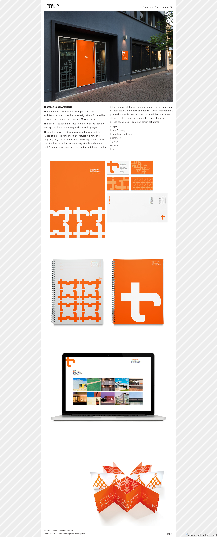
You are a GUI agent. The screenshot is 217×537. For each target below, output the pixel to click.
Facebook (168, 534)
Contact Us (167, 6)
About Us (148, 6)
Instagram (171, 534)
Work (157, 6)
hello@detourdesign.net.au (76, 533)
